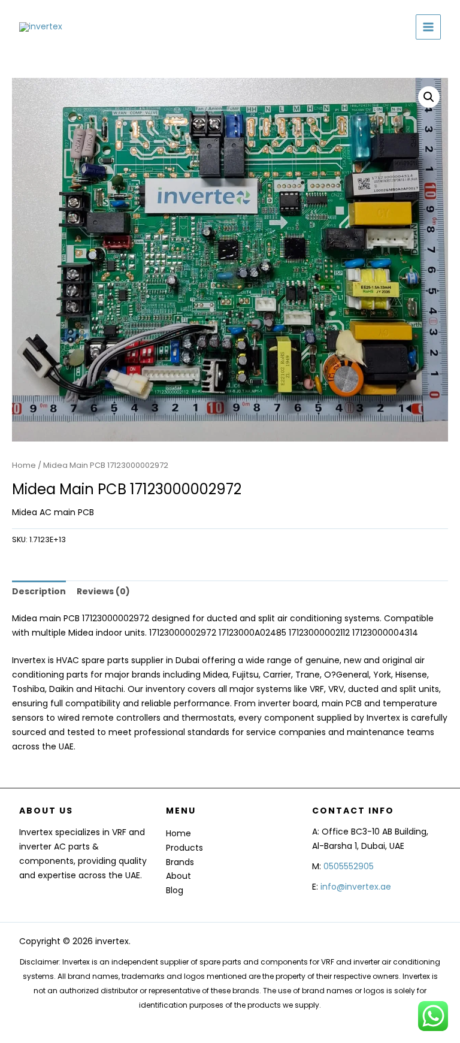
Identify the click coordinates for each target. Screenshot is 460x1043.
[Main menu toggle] (428, 27)
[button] (429, 97)
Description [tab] (39, 591)
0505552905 (348, 866)
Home (24, 465)
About (178, 876)
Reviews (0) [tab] (103, 591)
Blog (174, 890)
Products (184, 848)
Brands (180, 862)
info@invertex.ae (355, 887)
